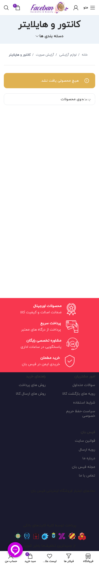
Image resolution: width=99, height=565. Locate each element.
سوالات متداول (83, 385)
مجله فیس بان (83, 467)
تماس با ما (87, 475)
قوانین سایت (85, 440)
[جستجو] (6, 8)
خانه (84, 55)
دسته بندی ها (51, 36)
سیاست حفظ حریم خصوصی (80, 413)
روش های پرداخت (32, 385)
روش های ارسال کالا (31, 393)
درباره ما (88, 458)
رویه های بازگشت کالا (78, 393)
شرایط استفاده (84, 402)
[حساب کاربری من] (76, 8)
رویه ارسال (87, 449)
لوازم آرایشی (67, 55)
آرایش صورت (44, 55)
